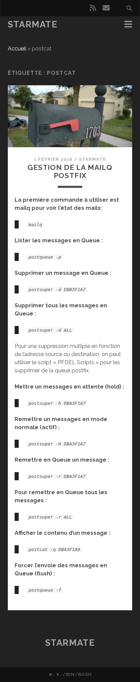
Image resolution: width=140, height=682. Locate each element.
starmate (92, 159)
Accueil (17, 48)
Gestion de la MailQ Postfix (70, 171)
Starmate (32, 24)
